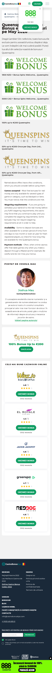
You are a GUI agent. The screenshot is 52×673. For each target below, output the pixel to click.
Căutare (37, 4)
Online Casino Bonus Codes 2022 (11, 585)
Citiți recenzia (26, 399)
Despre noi (30, 575)
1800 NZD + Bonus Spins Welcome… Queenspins (25, 75)
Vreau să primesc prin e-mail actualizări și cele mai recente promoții (24, 643)
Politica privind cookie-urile (35, 580)
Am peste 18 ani (10, 640)
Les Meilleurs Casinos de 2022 (12, 580)
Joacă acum (26, 349)
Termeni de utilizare (34, 590)
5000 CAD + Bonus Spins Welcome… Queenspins (25, 99)
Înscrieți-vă (29, 634)
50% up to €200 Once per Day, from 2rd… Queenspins (22, 147)
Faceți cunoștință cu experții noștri (19, 610)
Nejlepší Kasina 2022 (10, 575)
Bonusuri (6, 600)
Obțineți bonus (30, 27)
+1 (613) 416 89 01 (8, 621)
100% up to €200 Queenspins (16, 123)
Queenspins (9, 17)
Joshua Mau (26, 290)
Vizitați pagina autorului (26, 320)
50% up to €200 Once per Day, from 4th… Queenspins (22, 174)
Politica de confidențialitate (33, 585)
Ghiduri (5, 597)
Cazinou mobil (8, 607)
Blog (4, 603)
